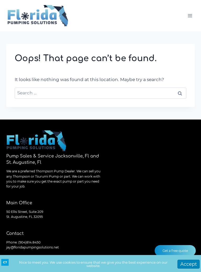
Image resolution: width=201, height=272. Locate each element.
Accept (188, 264)
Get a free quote (175, 251)
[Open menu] (190, 16)
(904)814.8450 (29, 242)
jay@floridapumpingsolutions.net (32, 247)
